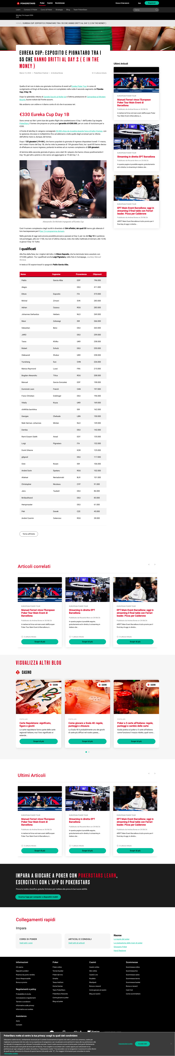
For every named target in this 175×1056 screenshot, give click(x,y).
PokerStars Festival (41, 73)
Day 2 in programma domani (52, 231)
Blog (68, 10)
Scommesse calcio (133, 975)
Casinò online (94, 967)
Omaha (55, 978)
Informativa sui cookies (24, 1009)
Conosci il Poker (30, 10)
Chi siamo (19, 967)
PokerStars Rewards (60, 994)
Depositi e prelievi (22, 971)
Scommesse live (132, 971)
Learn (18, 10)
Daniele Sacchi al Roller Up (55, 97)
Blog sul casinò (94, 994)
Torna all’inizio (29, 534)
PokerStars (24, 123)
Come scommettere (133, 994)
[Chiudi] (171, 1043)
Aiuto (18, 1021)
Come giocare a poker (61, 998)
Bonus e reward (95, 986)
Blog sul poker (58, 1001)
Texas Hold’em (58, 982)
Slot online (93, 971)
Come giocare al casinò (97, 990)
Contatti (19, 1025)
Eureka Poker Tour (79, 86)
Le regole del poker (121, 939)
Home (18, 23)
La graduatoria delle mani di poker (128, 943)
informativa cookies (11, 1053)
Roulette (92, 978)
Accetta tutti (142, 1044)
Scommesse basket (133, 982)
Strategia (59, 10)
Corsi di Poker (46, 10)
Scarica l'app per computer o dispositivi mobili (38, 897)
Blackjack (92, 982)
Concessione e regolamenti (26, 998)
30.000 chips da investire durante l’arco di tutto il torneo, (79, 131)
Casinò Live (93, 975)
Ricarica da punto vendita (25, 975)
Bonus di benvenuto (122, 3)
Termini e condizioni (23, 1002)
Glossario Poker (120, 947)
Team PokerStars (80, 10)
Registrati (152, 3)
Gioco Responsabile (23, 978)
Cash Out (129, 990)
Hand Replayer (120, 950)
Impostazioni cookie (125, 1044)
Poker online (57, 967)
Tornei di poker (58, 971)
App (139, 3)
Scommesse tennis (133, 978)
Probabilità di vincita (23, 994)
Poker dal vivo (58, 975)
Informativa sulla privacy (25, 1005)
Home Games (58, 986)
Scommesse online (133, 967)
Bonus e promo (21, 982)
